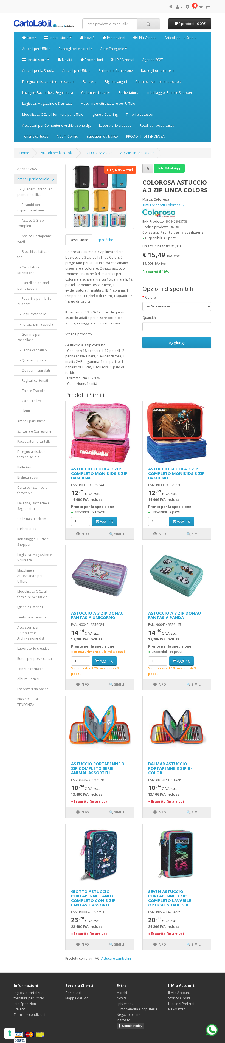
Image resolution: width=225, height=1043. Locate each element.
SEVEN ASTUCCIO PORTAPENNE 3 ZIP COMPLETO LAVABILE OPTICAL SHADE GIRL (169, 898)
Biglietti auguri (116, 81)
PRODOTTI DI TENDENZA (145, 136)
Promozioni (115, 37)
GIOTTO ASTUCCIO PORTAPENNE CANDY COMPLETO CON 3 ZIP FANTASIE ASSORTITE (93, 898)
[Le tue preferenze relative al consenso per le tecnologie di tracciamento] (9, 1033)
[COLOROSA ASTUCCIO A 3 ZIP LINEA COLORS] (99, 196)
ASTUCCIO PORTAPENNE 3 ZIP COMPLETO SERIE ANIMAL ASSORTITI (97, 768)
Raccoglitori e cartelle (75, 48)
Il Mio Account (179, 992)
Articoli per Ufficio (36, 48)
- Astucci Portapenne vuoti (34, 239)
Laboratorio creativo (115, 125)
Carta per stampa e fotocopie (158, 81)
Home (31, 37)
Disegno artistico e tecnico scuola (48, 81)
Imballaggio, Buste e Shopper (169, 92)
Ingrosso (123, 1020)
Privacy (19, 1009)
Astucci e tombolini (116, 958)
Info (84, 534)
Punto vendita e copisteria (137, 1009)
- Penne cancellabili (33, 350)
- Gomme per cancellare (29, 337)
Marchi (122, 992)
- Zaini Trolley (29, 400)
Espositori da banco (102, 136)
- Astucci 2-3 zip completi (30, 223)
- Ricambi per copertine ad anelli (31, 207)
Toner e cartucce (35, 136)
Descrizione (79, 240)
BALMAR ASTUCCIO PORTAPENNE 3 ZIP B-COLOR (170, 768)
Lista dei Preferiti (181, 1003)
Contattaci (73, 992)
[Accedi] (179, 7)
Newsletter (176, 1009)
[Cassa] (208, 7)
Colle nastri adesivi (96, 92)
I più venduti (126, 1003)
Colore (150, 297)
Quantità (149, 317)
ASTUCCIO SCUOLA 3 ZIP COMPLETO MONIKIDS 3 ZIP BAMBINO (176, 473)
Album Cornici (67, 136)
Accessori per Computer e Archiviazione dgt (56, 125)
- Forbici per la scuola (35, 324)
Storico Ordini (179, 998)
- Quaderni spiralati (33, 370)
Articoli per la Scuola (180, 37)
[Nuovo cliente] (187, 7)
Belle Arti (90, 81)
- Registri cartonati (32, 380)
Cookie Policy (132, 1026)
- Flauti (23, 411)
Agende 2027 (152, 59)
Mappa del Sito (77, 998)
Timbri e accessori (140, 114)
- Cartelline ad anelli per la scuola (33, 286)
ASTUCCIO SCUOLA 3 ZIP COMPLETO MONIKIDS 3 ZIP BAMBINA (99, 473)
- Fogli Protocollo (31, 314)
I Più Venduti (146, 37)
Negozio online (128, 1014)
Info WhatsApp (169, 168)
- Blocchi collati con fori (33, 254)
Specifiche (105, 240)
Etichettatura (128, 92)
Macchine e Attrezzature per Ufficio (108, 103)
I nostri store (58, 37)
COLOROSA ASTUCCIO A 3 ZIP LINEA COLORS (119, 153)
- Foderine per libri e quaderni (34, 301)
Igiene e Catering (105, 114)
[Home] (171, 7)
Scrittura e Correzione (116, 70)
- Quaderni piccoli (32, 360)
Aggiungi (177, 342)
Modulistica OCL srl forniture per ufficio (52, 114)
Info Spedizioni (25, 1003)
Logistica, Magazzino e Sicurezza (47, 103)
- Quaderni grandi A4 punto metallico (34, 192)
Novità (88, 37)
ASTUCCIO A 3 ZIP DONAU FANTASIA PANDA (174, 615)
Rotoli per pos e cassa (157, 125)
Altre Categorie (112, 48)
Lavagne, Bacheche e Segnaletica (47, 92)
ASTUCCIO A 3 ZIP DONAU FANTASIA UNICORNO (97, 615)
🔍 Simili (116, 534)
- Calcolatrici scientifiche (28, 270)
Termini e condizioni (29, 1014)
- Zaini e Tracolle (31, 390)
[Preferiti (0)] (201, 7)
